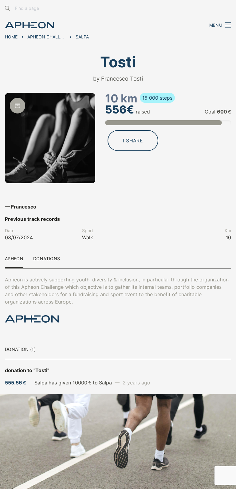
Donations (46, 258)
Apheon (14, 258)
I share (133, 140)
